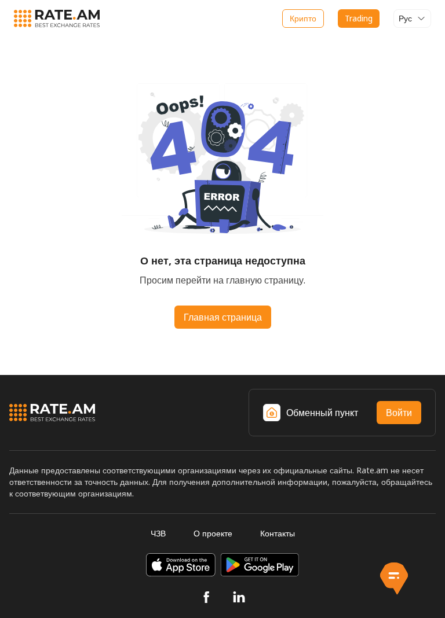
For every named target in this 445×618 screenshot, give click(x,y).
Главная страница (223, 317)
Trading (359, 18)
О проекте (213, 533)
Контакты (277, 533)
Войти (399, 412)
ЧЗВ (158, 533)
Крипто (303, 18)
